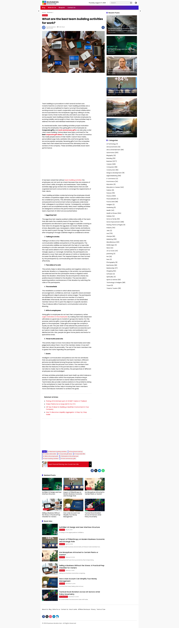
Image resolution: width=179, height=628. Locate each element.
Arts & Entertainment (113, 150)
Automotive (110, 153)
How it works (73, 609)
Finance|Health (111, 199)
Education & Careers (113, 187)
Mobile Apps (110, 245)
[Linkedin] (53, 616)
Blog (50, 609)
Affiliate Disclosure (84, 609)
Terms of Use (101, 609)
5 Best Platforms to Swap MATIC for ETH (60, 404)
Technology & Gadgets (114, 283)
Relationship (110, 268)
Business (45, 15)
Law (108, 233)
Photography (111, 262)
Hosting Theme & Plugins (115, 225)
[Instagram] (50, 616)
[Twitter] (95, 470)
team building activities (73, 180)
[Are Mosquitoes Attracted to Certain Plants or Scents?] (95, 484)
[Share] (103, 27)
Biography (110, 155)
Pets (108, 259)
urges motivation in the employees (54, 317)
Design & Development (114, 173)
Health (109, 210)
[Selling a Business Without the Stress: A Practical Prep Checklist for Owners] (52, 505)
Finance (109, 196)
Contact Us (64, 609)
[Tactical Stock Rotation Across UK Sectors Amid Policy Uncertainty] (95, 505)
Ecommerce (111, 181)
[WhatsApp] (103, 470)
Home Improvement (113, 222)
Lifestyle (109, 236)
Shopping (110, 271)
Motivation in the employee (70, 456)
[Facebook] (92, 470)
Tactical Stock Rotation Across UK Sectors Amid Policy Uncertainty (93, 515)
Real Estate (110, 265)
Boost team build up (76, 451)
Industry (109, 228)
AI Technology (111, 144)
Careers (109, 164)
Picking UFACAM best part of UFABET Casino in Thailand (66, 401)
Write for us (56, 609)
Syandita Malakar (51, 26)
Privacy (93, 609)
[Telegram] (99, 470)
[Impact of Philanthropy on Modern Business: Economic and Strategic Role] (73, 484)
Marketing (110, 239)
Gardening (110, 207)
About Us (45, 609)
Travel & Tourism (112, 288)
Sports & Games (112, 280)
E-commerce (111, 179)
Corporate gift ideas (66, 454)
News (108, 248)
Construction (111, 170)
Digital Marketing (112, 176)
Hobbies (109, 216)
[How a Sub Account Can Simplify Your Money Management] (73, 505)
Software (109, 274)
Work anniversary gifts (69, 458)
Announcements (112, 147)
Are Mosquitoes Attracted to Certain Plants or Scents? (94, 493)
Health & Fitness (112, 213)
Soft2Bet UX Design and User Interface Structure (52, 493)
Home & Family (111, 219)
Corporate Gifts (80, 454)
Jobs (108, 231)
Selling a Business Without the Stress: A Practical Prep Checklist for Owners (51, 515)
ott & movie (110, 251)
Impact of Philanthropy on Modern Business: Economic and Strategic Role (72, 494)
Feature (109, 193)
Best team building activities (58, 451)
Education (110, 184)
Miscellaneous (90, 509)
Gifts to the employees (51, 456)
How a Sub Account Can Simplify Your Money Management (71, 515)
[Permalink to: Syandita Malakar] (44, 27)
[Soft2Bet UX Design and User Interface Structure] (52, 484)
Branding (109, 158)
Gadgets (109, 205)
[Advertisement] (34, 38)
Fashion (109, 190)
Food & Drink (111, 202)
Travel (109, 285)
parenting (110, 254)
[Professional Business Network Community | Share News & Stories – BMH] (50, 3)
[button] (131, 2)
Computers (110, 167)
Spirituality (110, 277)
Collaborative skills (50, 454)
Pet (108, 257)
